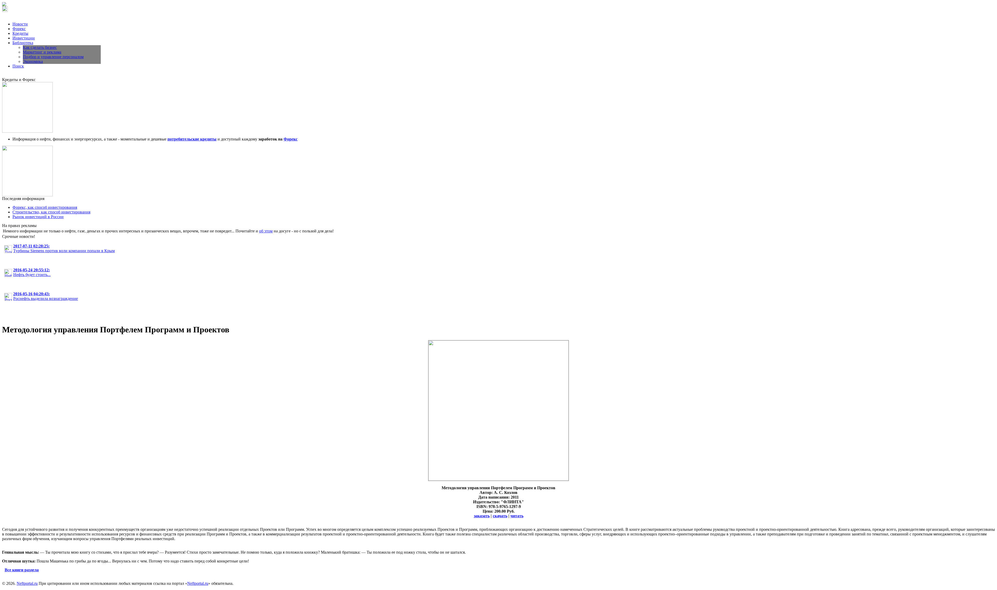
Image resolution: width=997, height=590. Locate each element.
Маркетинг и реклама (42, 52)
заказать (482, 516)
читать (516, 516)
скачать (500, 516)
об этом (266, 231)
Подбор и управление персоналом (53, 57)
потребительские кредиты (192, 139)
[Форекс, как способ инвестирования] (27, 195)
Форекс (19, 28)
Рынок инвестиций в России (38, 216)
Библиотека (22, 43)
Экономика (33, 61)
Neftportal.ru (27, 583)
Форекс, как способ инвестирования (44, 207)
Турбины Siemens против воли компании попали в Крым (64, 248)
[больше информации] (498, 479)
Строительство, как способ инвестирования (51, 212)
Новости (20, 24)
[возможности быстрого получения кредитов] (27, 131)
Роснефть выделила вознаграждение (45, 296)
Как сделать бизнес (40, 47)
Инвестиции (23, 38)
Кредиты (20, 33)
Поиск (18, 66)
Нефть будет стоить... (32, 272)
